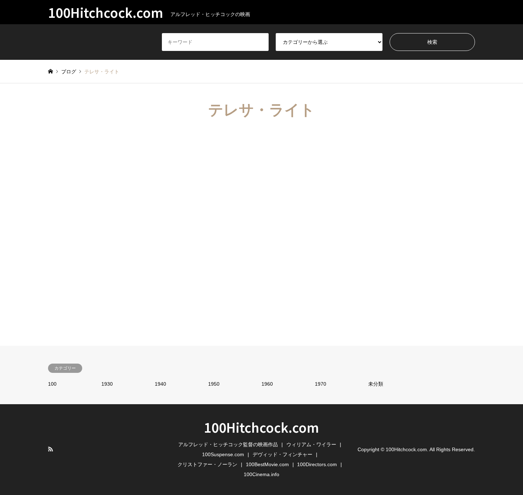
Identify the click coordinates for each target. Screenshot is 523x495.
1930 (107, 384)
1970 (320, 384)
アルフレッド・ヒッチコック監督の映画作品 (228, 444)
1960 (267, 384)
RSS (50, 449)
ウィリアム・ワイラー (311, 444)
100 (52, 384)
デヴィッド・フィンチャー (282, 454)
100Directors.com (317, 464)
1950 (214, 384)
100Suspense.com (223, 454)
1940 (160, 384)
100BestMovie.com (267, 464)
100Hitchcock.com (261, 427)
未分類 (375, 384)
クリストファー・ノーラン (207, 464)
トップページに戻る (261, 281)
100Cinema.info (261, 474)
